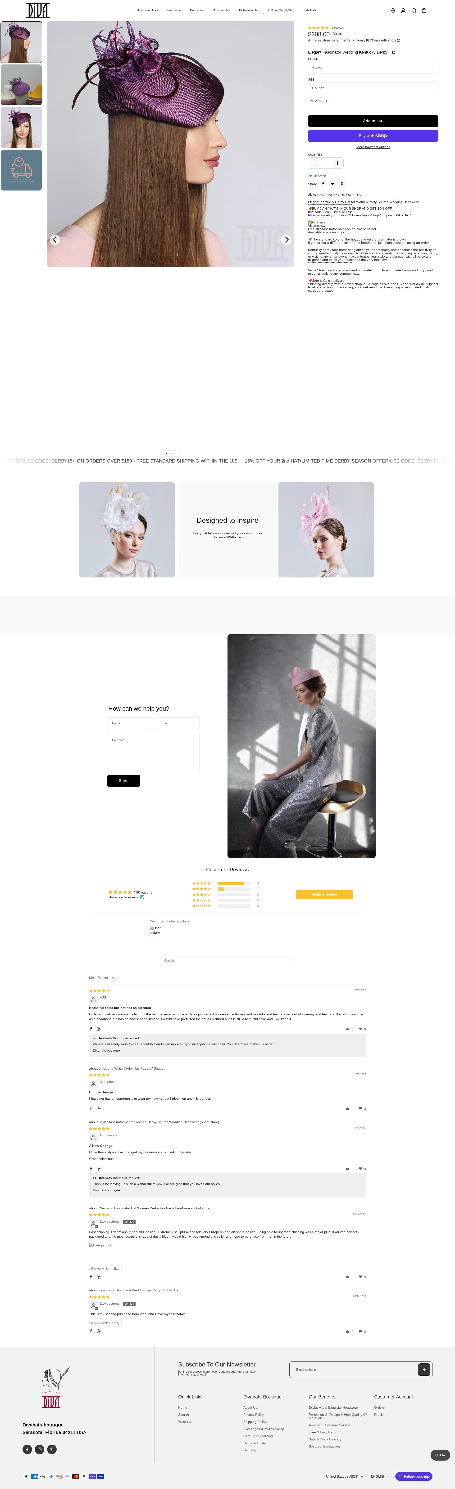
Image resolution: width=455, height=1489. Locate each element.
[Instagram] (39, 1449)
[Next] (286, 240)
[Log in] (403, 10)
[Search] (414, 10)
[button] (318, 28)
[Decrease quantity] (314, 163)
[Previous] (55, 240)
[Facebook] (323, 183)
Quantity (315, 154)
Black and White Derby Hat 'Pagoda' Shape (131, 1068)
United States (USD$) (342, 1476)
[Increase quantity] (337, 163)
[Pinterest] (342, 183)
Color (313, 59)
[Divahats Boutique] (55, 10)
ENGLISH (378, 1476)
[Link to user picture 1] (100, 1254)
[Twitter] (332, 183)
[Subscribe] (424, 1369)
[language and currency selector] (393, 10)
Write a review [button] (324, 894)
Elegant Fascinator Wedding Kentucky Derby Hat (351, 52)
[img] (99, 991)
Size (311, 79)
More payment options (373, 147)
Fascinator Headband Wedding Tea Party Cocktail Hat (139, 1290)
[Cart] (424, 10)
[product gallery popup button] (285, 33)
